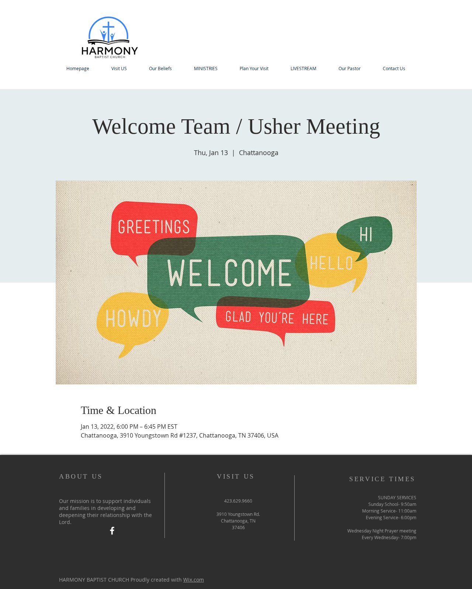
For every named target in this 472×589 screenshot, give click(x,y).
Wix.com (193, 579)
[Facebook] (112, 530)
